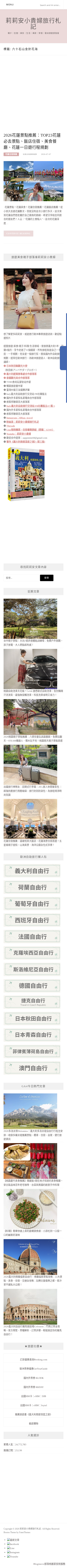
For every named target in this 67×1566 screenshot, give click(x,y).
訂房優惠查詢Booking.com (33, 1359)
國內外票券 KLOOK (34, 1378)
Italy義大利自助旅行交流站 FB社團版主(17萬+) (30, 406)
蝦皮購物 (33, 1423)
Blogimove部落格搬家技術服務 (49, 1564)
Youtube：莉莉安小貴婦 (18, 434)
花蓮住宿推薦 (11, 154)
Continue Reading (18, 233)
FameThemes (24, 1532)
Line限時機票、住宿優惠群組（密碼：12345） (30, 429)
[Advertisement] (33, 97)
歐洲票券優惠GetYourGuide (34, 1368)
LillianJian (30, 154)
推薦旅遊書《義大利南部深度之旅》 (33, 1414)
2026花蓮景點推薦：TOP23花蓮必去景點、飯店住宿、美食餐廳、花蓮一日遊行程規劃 (32, 141)
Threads (10, 425)
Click (63, 358)
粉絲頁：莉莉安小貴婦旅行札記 (22, 422)
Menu (10, 4)
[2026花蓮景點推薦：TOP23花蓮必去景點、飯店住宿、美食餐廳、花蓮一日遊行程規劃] (33, 181)
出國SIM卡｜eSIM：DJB (33, 1396)
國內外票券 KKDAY (34, 1387)
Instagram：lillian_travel (19, 417)
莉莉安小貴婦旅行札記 (33, 24)
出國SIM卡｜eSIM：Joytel (33, 1405)
